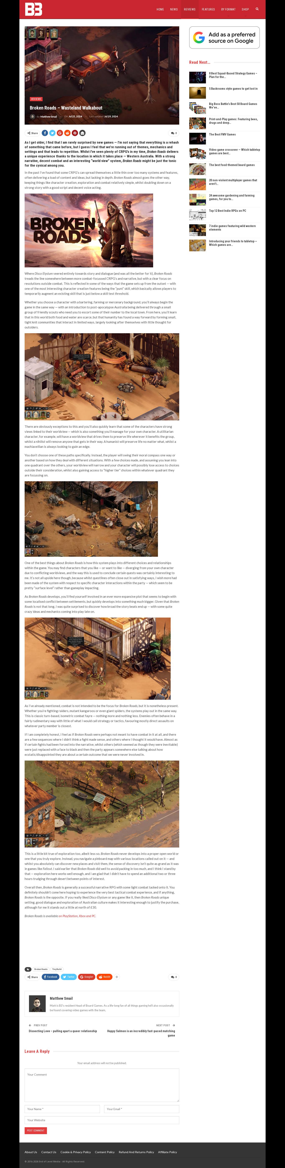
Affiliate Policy (167, 1152)
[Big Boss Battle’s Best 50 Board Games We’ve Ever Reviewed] (197, 108)
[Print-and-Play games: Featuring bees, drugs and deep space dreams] (197, 123)
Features (208, 9)
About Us (31, 1152)
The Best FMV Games (222, 134)
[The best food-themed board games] (197, 169)
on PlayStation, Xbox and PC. (77, 916)
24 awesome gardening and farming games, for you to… (232, 197)
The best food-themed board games (232, 165)
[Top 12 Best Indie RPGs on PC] (197, 215)
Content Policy (105, 1152)
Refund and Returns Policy (136, 1152)
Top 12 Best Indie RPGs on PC (227, 210)
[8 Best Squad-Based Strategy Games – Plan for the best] (197, 77)
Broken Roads (41, 969)
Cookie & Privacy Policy (76, 1152)
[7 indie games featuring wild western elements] (197, 230)
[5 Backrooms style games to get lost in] (197, 93)
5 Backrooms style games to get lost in (233, 88)
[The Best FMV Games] (197, 138)
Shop (245, 9)
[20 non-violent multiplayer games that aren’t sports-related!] (197, 184)
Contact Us (48, 1152)
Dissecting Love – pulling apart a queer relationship (63, 1031)
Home (160, 9)
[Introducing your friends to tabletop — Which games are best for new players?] (197, 245)
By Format (228, 9)
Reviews (190, 9)
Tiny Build (57, 969)
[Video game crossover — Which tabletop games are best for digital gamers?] (197, 154)
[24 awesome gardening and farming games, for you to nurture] (197, 200)
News (174, 9)
